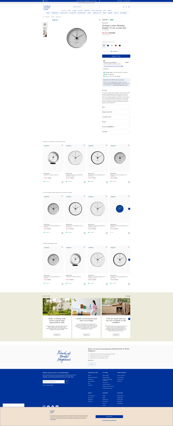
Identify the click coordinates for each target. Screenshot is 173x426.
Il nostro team (120, 379)
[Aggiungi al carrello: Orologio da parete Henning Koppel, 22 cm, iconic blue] (129, 233)
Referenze (119, 381)
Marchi (104, 10)
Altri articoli (128, 296)
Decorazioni (73, 12)
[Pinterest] (52, 406)
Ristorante (90, 399)
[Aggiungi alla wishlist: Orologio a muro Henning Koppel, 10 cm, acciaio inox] (128, 145)
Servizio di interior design (97, 10)
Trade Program (120, 377)
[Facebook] (48, 406)
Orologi (52, 16)
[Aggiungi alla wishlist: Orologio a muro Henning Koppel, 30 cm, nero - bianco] (106, 145)
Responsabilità (106, 377)
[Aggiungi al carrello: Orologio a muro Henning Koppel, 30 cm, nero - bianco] (106, 182)
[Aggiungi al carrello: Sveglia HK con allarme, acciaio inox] (62, 182)
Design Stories (87, 10)
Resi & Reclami (91, 381)
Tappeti (89, 12)
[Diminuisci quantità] (103, 51)
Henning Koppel (105, 30)
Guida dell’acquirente (107, 388)
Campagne (74, 10)
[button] (123, 7)
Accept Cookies (109, 416)
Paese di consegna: (47, 385)
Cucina (104, 403)
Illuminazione (54, 12)
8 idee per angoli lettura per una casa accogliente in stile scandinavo (116, 320)
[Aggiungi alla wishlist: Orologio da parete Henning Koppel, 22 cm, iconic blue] (128, 196)
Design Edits (120, 397)
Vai (66, 381)
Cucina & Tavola (64, 12)
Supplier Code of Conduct (108, 386)
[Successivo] (129, 319)
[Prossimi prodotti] (129, 209)
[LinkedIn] (57, 406)
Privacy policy (53, 419)
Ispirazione (80, 10)
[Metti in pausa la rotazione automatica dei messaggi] (99, 1)
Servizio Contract (121, 375)
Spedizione (90, 379)
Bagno (104, 12)
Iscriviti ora (91, 364)
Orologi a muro (58, 16)
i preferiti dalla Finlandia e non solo (120, 84)
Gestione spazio (82, 12)
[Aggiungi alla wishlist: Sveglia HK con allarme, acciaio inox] (62, 145)
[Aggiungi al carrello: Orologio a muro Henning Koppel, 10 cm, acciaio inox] (129, 182)
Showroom (90, 397)
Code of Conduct (106, 384)
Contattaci (90, 385)
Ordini (89, 375)
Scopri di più (90, 360)
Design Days (63, 10)
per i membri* (117, 76)
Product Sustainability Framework (107, 380)
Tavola (104, 405)
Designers (110, 10)
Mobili (48, 12)
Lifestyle (116, 12)
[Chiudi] (22, 405)
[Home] (43, 16)
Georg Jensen (105, 22)
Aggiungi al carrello (116, 56)
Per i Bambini (123, 12)
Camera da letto (97, 12)
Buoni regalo (120, 399)
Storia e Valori (106, 375)
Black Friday (120, 403)
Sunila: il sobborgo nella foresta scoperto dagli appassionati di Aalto (57, 320)
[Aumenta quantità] (108, 51)
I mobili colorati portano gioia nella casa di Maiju (86, 319)
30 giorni (112, 74)
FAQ (89, 383)
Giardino (110, 12)
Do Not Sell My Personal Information (109, 420)
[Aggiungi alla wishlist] (99, 20)
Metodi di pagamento (92, 377)
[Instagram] (44, 406)
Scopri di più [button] (106, 68)
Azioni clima (105, 382)
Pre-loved (90, 401)
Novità (69, 10)
